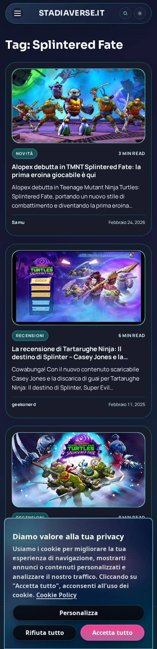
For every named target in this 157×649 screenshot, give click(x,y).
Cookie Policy (56, 595)
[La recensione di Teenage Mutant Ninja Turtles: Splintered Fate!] (78, 469)
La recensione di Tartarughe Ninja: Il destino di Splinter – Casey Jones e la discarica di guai (67, 353)
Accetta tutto (112, 632)
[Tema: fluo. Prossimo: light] (140, 13)
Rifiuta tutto (45, 632)
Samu (18, 222)
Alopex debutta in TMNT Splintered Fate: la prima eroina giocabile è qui (76, 171)
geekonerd (24, 404)
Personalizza (78, 613)
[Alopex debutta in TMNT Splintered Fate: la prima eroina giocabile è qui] (78, 106)
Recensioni (30, 335)
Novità (24, 153)
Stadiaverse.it (72, 13)
